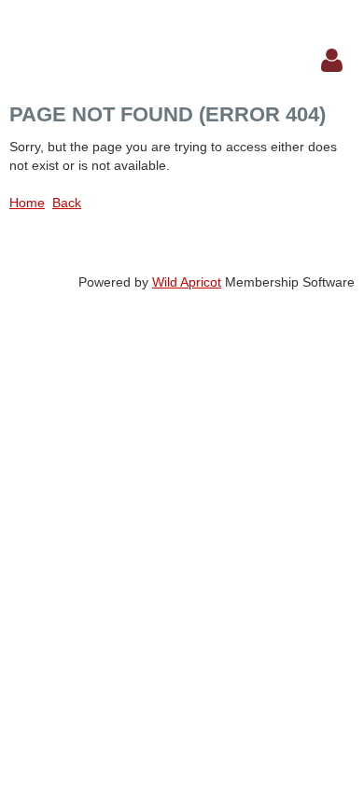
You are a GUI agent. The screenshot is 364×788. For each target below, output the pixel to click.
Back (66, 202)
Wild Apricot (186, 281)
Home (27, 202)
